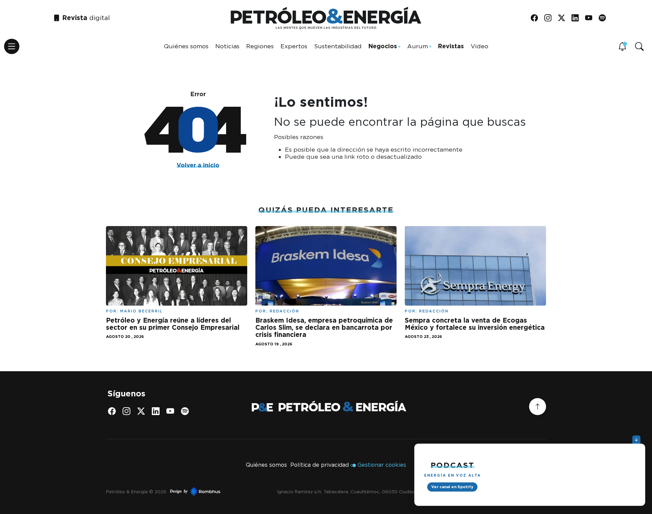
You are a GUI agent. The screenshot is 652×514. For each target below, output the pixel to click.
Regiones (260, 46)
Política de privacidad (319, 465)
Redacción (284, 311)
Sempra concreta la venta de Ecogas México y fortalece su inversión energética (475, 323)
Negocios (382, 46)
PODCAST (452, 464)
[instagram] (550, 18)
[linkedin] (577, 18)
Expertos (293, 46)
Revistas (451, 46)
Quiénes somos (186, 46)
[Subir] (537, 406)
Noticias (227, 46)
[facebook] (537, 18)
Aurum (417, 46)
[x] (564, 18)
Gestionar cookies (382, 465)
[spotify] (605, 18)
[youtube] (591, 18)
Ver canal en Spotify (452, 486)
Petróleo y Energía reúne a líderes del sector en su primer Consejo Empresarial (172, 323)
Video (479, 46)
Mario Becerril (141, 311)
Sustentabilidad (338, 46)
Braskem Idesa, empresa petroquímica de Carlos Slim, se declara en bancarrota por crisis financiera (324, 327)
